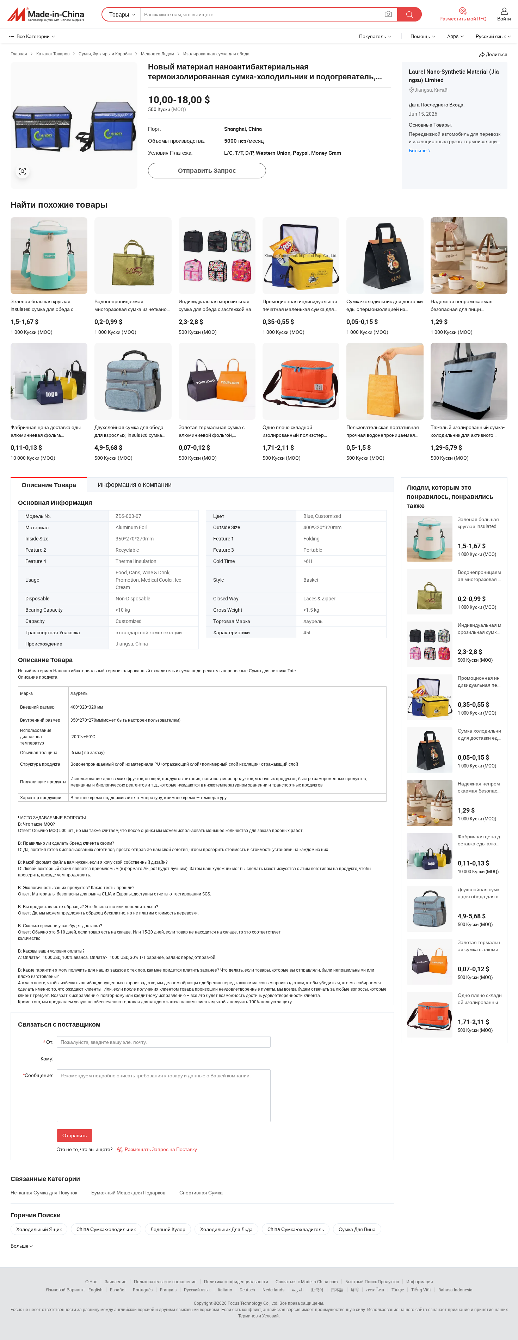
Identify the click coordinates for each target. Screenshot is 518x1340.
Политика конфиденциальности (236, 1281)
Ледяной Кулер (167, 1229)
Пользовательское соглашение (165, 1281)
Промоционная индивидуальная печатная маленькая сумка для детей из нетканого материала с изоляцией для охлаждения (479, 681)
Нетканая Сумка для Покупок (44, 1192)
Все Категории (33, 36)
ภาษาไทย (375, 1289)
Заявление (116, 1281)
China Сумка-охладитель (295, 1229)
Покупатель (372, 36)
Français (168, 1289)
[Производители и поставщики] (45, 14)
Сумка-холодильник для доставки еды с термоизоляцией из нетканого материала (480, 734)
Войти (504, 18)
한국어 (317, 1289)
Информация (419, 1281)
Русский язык (197, 1289)
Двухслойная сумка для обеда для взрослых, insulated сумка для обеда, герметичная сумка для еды (479, 893)
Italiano (225, 1289)
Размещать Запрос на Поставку (157, 1149)
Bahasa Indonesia (455, 1289)
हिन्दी (355, 1289)
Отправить (74, 1135)
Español (117, 1289)
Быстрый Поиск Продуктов (372, 1281)
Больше (418, 150)
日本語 (337, 1289)
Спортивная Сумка (201, 1192)
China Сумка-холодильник (106, 1229)
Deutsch (247, 1289)
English (95, 1289)
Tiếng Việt (421, 1289)
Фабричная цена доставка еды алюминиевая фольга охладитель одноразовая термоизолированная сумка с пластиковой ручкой (480, 840)
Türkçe (397, 1289)
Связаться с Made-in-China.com (307, 1281)
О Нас (91, 1281)
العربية (297, 1289)
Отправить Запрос (207, 170)
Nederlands (273, 1289)
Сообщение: (38, 1075)
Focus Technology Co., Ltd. (253, 1303)
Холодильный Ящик (39, 1229)
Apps (452, 36)
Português (143, 1289)
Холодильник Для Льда (226, 1229)
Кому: (47, 1058)
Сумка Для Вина (357, 1229)
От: (48, 1042)
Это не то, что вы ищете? (85, 1149)
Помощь (420, 36)
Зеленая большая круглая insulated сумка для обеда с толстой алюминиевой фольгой (479, 523)
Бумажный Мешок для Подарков (128, 1192)
